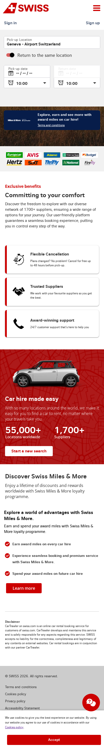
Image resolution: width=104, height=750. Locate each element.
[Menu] (96, 8)
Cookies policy (14, 727)
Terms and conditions (51, 125)
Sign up (93, 22)
